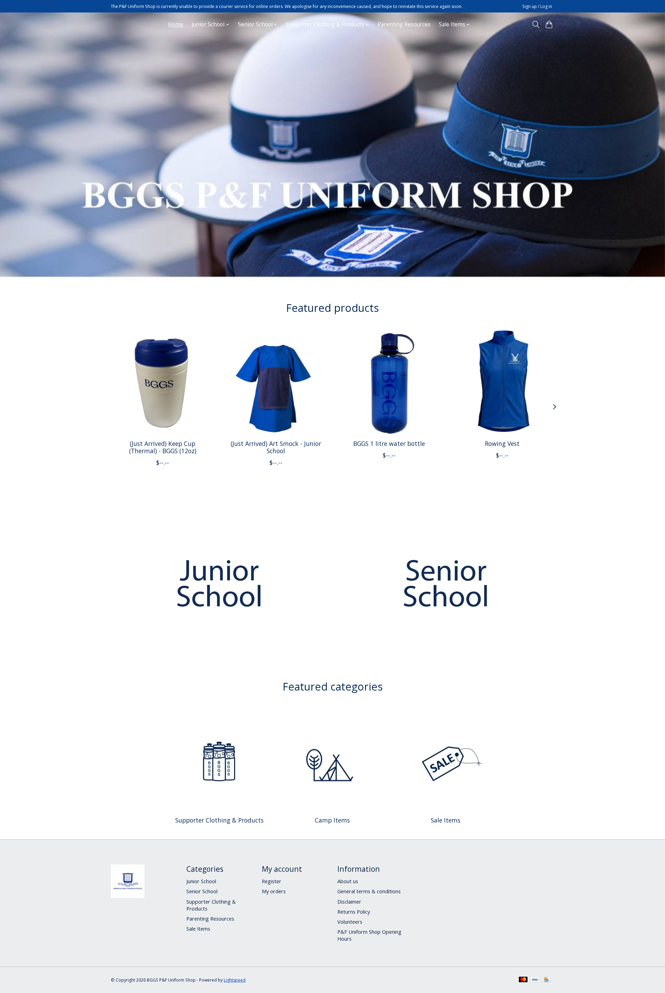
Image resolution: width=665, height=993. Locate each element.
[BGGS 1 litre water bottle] (389, 382)
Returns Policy (353, 911)
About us (347, 881)
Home (175, 24)
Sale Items (445, 820)
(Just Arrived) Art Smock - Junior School (276, 447)
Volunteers (349, 921)
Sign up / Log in (537, 6)
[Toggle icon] (536, 24)
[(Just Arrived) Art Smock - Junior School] (276, 382)
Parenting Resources (404, 24)
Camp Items (332, 820)
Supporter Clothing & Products (219, 820)
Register (271, 881)
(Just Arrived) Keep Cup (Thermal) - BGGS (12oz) (162, 447)
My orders (274, 891)
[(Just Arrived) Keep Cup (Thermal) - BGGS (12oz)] (162, 382)
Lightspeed (235, 980)
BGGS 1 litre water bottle (389, 443)
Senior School (202, 891)
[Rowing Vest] (502, 382)
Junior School (201, 881)
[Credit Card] (546, 980)
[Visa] (534, 980)
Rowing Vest (502, 443)
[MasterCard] (523, 980)
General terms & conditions (369, 891)
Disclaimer (349, 901)
